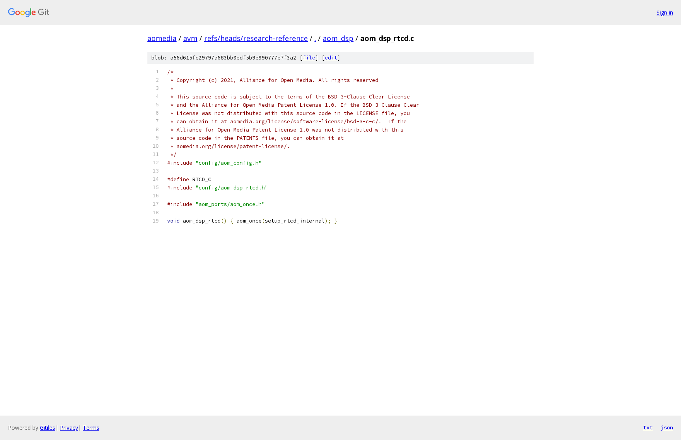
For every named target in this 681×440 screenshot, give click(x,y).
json (667, 427)
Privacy (69, 427)
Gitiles (47, 427)
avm (190, 38)
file (309, 57)
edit (331, 57)
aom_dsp (338, 38)
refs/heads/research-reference (256, 38)
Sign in (665, 12)
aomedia (162, 38)
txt (648, 427)
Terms (91, 427)
